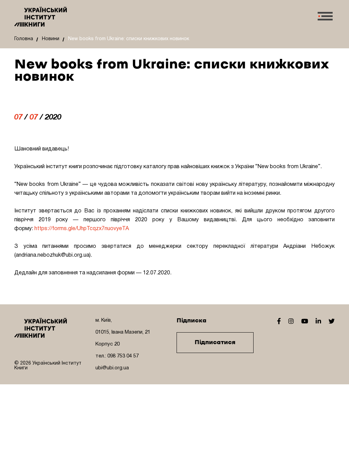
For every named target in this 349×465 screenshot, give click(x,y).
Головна (23, 39)
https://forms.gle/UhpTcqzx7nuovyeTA (81, 228)
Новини (50, 39)
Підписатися (215, 342)
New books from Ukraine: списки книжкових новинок (128, 39)
